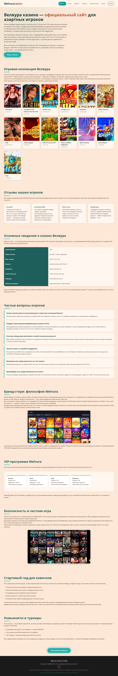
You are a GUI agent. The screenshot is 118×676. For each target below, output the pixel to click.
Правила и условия (45, 672)
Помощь (84, 3)
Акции (103, 3)
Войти (111, 3)
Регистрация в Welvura (59, 650)
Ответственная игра (73, 672)
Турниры (62, 3)
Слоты (70, 3)
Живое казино (94, 3)
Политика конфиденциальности (59, 672)
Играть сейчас (12, 55)
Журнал (76, 3)
